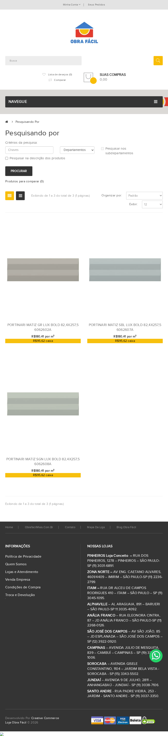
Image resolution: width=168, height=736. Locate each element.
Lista (20, 195)
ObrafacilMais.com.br (39, 527)
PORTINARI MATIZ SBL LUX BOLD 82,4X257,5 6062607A (125, 327)
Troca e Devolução (20, 595)
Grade (9, 195)
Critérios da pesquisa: (21, 143)
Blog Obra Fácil (126, 527)
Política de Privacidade (23, 557)
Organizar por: (112, 195)
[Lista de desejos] (63, 345)
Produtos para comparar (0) (24, 181)
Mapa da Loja (96, 527)
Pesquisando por (28, 122)
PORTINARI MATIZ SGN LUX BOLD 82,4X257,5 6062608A (43, 461)
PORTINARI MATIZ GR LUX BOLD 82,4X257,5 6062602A (43, 327)
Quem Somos (15, 564)
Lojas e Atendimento (21, 572)
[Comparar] (70, 345)
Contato (70, 527)
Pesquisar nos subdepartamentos (119, 151)
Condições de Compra (23, 587)
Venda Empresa (17, 580)
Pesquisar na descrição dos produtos (37, 158)
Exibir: (133, 204)
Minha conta (71, 4)
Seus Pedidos (96, 4)
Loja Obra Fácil (15, 722)
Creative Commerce (45, 718)
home (9, 527)
